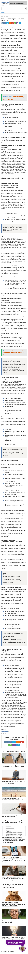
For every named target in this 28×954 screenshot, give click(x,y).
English (3, 12)
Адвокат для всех (7, 2)
